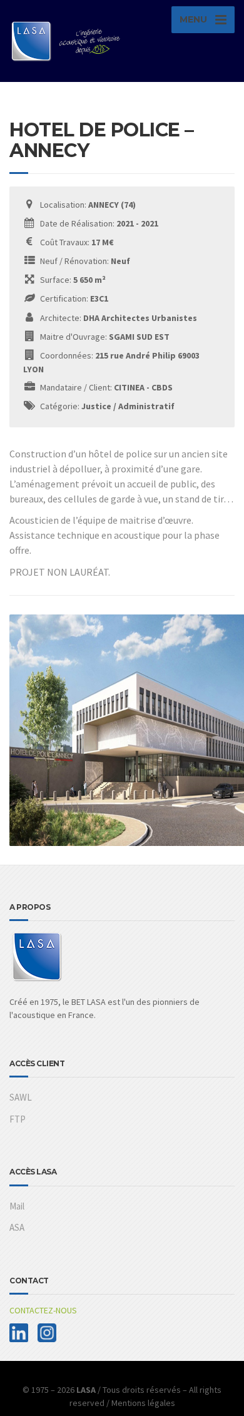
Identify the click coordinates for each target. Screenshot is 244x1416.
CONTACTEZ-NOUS (43, 1310)
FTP (17, 1119)
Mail (16, 1206)
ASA (16, 1227)
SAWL (20, 1097)
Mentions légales (143, 1402)
